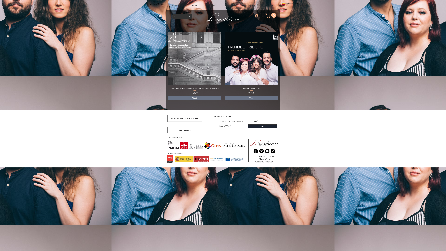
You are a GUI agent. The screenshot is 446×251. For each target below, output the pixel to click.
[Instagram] (273, 151)
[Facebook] (256, 151)
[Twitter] (261, 151)
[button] (194, 5)
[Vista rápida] (194, 58)
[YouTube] (267, 151)
